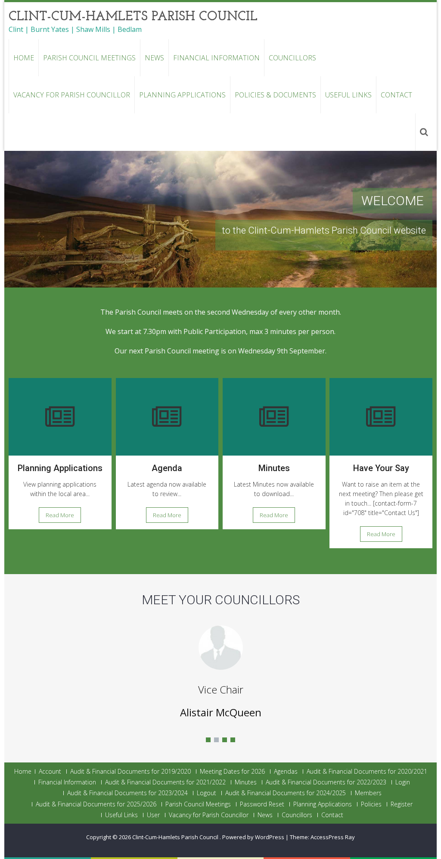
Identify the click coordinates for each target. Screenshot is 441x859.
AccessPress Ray (333, 837)
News (154, 57)
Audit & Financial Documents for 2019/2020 (130, 771)
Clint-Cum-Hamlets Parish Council (176, 837)
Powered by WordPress (253, 837)
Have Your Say (381, 468)
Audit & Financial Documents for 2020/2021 (367, 771)
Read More (60, 515)
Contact (396, 95)
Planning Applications (182, 95)
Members (368, 793)
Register (402, 804)
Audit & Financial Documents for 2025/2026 (96, 804)
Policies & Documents (275, 95)
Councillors (292, 57)
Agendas (286, 771)
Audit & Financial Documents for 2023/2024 (127, 793)
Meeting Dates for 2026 (232, 771)
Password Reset (262, 804)
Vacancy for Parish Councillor (71, 95)
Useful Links (348, 95)
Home (23, 57)
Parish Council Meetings (89, 57)
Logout (206, 793)
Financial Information (216, 57)
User (153, 815)
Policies (371, 804)
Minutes (274, 468)
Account (50, 771)
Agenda (167, 468)
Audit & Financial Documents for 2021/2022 (165, 782)
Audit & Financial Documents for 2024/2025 (285, 793)
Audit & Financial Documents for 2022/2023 (326, 782)
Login (402, 782)
